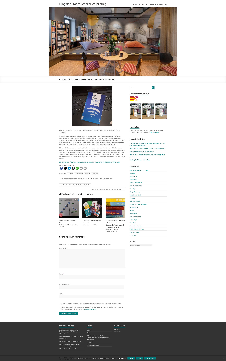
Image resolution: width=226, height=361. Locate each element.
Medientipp (95, 178)
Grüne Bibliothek (135, 201)
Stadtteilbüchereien (136, 226)
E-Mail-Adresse (64, 284)
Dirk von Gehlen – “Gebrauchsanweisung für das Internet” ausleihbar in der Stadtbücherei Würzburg (89, 162)
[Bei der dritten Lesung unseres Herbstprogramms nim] (161, 111)
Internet (87, 173)
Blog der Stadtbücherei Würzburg (82, 4)
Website (61, 294)
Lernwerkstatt (134, 207)
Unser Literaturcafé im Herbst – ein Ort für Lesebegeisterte (147, 148)
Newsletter (117, 331)
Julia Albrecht (86, 225)
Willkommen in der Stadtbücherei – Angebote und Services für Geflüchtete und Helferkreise (98, 337)
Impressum (136, 4)
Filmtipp (132, 198)
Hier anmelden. (154, 132)
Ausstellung (133, 179)
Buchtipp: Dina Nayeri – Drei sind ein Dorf (75, 185)
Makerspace (133, 213)
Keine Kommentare (107, 178)
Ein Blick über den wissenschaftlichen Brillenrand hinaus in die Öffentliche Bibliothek (69, 331)
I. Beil (107, 231)
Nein (139, 358)
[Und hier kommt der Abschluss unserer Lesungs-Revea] (135, 111)
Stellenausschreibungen (137, 229)
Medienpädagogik (135, 216)
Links (88, 333)
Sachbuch (95, 173)
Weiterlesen (150, 358)
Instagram (117, 329)
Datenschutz (79, 173)
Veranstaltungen (135, 232)
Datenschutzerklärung (156, 4)
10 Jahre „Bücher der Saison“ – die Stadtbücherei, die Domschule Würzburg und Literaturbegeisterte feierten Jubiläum (115, 225)
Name (61, 274)
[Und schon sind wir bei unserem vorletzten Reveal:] (148, 111)
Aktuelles (132, 173)
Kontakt (144, 4)
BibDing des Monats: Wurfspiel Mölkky (142, 151)
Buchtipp (70, 173)
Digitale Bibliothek (135, 195)
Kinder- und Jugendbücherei (138, 204)
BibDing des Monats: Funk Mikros (140, 160)
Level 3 (132, 210)
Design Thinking (134, 192)
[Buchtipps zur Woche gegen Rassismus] (92, 199)
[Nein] (224, 358)
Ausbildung (133, 176)
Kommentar (63, 248)
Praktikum (133, 223)
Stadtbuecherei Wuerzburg (69, 178)
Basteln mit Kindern (136, 182)
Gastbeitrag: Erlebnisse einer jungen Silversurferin (107, 189)
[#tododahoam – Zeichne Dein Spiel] (69, 199)
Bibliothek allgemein (136, 185)
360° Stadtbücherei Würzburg (139, 170)
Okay (131, 358)
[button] (61, 168)
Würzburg (133, 235)
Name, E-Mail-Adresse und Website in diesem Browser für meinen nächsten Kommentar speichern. (91, 303)
